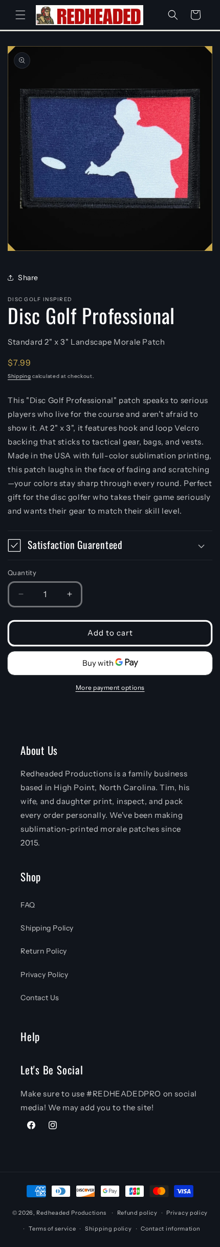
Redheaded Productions (71, 1212)
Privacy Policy (44, 974)
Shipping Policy (47, 928)
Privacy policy (187, 1212)
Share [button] (28, 277)
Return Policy (43, 951)
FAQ (27, 905)
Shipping (19, 376)
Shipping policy (108, 1228)
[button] (20, 15)
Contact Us (39, 997)
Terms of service (52, 1228)
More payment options (110, 687)
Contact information (170, 1228)
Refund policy (137, 1212)
